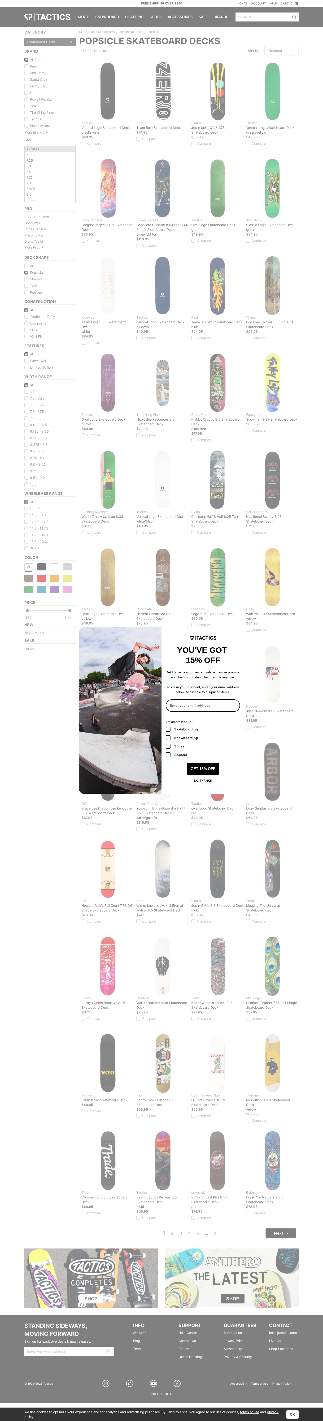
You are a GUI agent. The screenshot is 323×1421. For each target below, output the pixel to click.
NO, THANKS (203, 780)
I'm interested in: (179, 722)
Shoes (179, 746)
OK (292, 1414)
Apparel (180, 755)
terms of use (249, 1412)
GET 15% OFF (203, 769)
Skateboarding (186, 729)
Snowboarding (186, 738)
